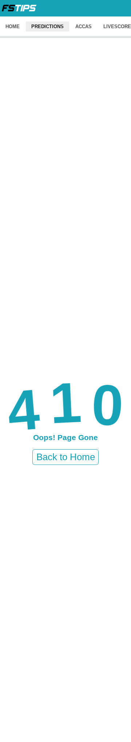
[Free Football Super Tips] (19, 8)
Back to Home (65, 456)
